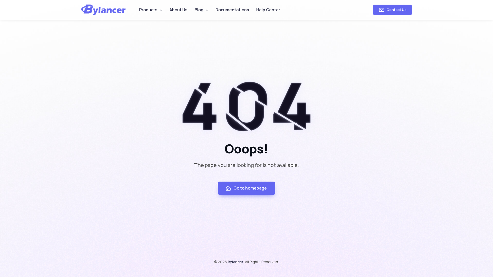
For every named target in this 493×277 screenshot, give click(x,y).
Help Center (268, 10)
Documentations (232, 10)
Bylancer (235, 261)
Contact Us (396, 9)
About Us (178, 10)
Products (148, 10)
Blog (199, 10)
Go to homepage (250, 188)
